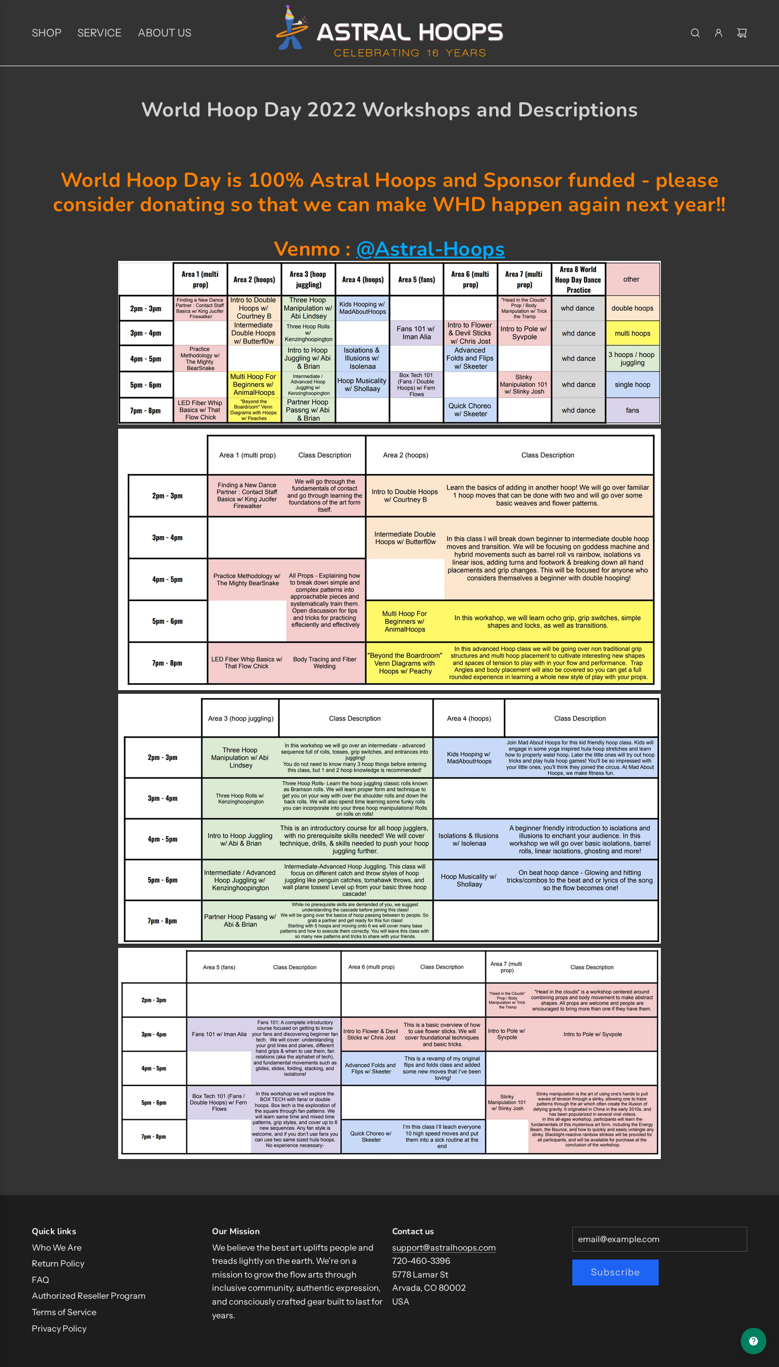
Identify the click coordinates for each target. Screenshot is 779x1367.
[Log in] (718, 32)
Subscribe (615, 1272)
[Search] (695, 32)
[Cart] (742, 32)
